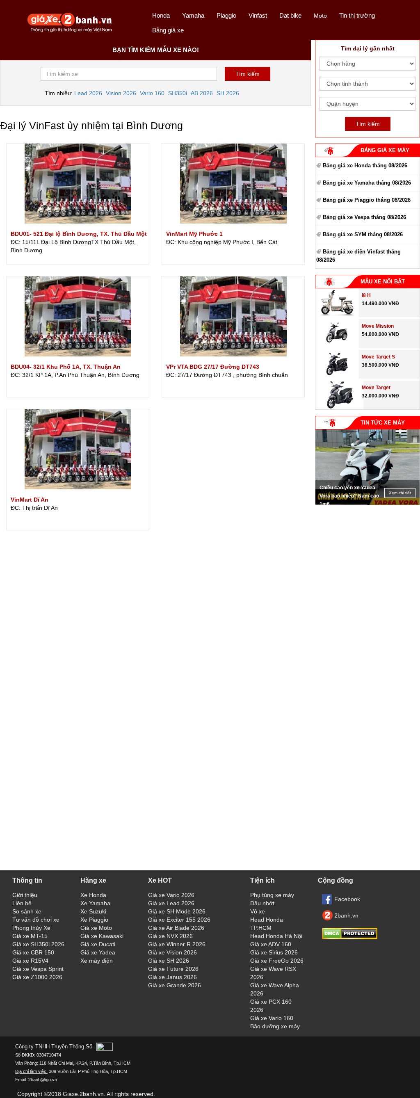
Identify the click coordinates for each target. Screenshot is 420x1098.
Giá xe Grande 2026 (174, 985)
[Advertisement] (367, 560)
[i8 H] (337, 315)
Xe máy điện (96, 960)
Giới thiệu (24, 895)
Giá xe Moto (96, 928)
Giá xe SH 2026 (168, 960)
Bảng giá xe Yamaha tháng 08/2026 (367, 183)
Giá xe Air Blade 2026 (176, 928)
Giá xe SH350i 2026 (38, 944)
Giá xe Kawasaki (101, 936)
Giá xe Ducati (97, 944)
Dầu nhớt (262, 903)
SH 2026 (228, 93)
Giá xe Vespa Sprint (38, 969)
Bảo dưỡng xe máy (275, 1026)
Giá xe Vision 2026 (172, 952)
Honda (161, 15)
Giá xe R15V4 (30, 960)
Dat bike (290, 15)
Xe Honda (93, 895)
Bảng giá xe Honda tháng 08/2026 (365, 165)
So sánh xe (26, 911)
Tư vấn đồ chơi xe (35, 919)
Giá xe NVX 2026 (170, 936)
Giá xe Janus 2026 (172, 977)
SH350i (177, 93)
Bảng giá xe (168, 30)
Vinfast (258, 15)
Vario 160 (152, 93)
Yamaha (193, 15)
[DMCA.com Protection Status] (349, 937)
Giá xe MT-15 (30, 936)
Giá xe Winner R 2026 (176, 944)
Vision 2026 (121, 93)
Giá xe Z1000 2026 (37, 977)
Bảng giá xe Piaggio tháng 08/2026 (367, 200)
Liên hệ (22, 903)
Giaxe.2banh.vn (83, 1094)
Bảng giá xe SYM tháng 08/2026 (363, 234)
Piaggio (226, 15)
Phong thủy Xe (31, 928)
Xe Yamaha (95, 903)
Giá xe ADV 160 (270, 944)
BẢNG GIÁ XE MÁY (385, 150)
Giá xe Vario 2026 (171, 895)
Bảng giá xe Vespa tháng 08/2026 (364, 217)
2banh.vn (346, 915)
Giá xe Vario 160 (271, 1018)
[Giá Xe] (70, 31)
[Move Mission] (337, 345)
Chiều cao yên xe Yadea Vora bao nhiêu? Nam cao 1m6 (349, 496)
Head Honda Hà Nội (276, 936)
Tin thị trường (357, 15)
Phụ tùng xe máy (272, 895)
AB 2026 (202, 93)
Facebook (347, 899)
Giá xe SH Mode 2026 (176, 911)
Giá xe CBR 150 (33, 952)
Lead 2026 (88, 93)
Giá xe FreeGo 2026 (277, 960)
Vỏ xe (257, 911)
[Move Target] (339, 407)
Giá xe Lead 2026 (171, 903)
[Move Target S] (337, 376)
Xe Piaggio (94, 919)
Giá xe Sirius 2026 (274, 952)
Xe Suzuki (93, 911)
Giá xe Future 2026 (173, 969)
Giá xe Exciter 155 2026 (179, 919)
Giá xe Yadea (97, 952)
